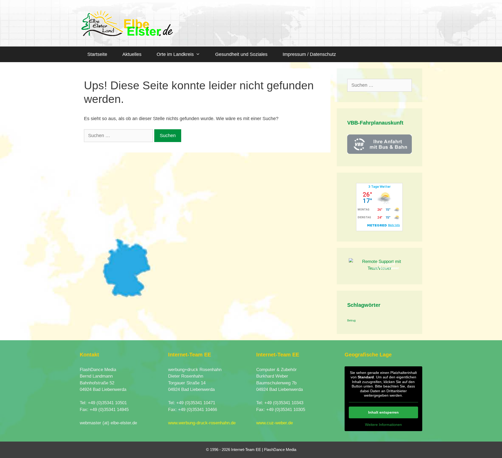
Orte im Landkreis (175, 54)
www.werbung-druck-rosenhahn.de (202, 422)
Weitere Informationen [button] (383, 424)
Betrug (351, 320)
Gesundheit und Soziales (241, 54)
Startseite (97, 54)
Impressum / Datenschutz (309, 54)
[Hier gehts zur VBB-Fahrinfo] (379, 152)
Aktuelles (131, 54)
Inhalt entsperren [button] (383, 412)
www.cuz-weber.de (274, 422)
